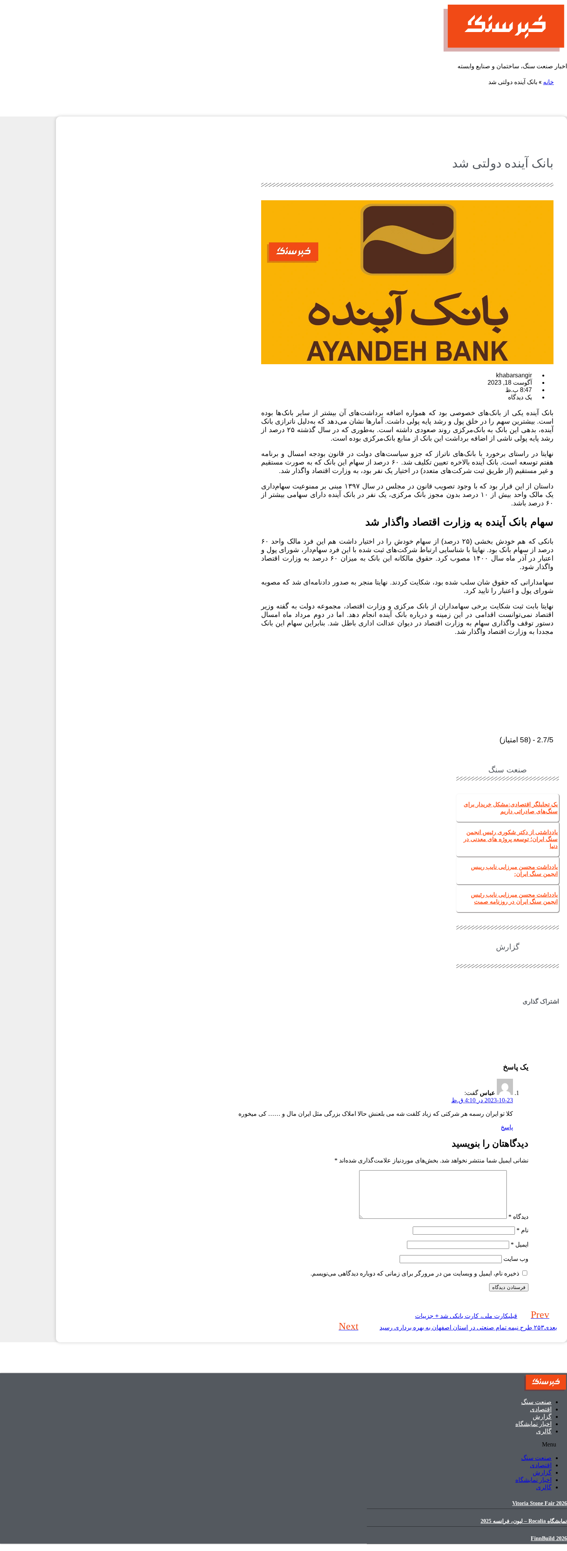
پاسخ (507, 1127)
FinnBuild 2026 (549, 1538)
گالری (544, 1431)
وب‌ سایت (515, 1258)
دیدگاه (518, 1216)
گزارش (542, 1416)
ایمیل (519, 1244)
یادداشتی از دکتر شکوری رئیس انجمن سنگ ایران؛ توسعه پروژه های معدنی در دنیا (511, 839)
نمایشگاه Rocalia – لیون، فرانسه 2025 (524, 1521)
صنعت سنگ (536, 1402)
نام (522, 1230)
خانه (548, 82)
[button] (507, 1016)
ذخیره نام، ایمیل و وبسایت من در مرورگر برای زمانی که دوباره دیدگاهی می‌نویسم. (414, 1273)
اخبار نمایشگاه (533, 1424)
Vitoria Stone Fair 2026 (539, 1503)
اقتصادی (541, 1409)
